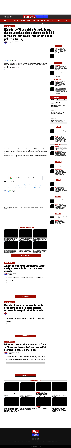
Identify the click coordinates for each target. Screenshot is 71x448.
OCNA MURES (33, 441)
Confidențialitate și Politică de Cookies (43, 23)
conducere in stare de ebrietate (30, 207)
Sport (48, 20)
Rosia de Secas (7, 208)
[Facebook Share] (5, 61)
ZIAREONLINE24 (54, 441)
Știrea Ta (52, 20)
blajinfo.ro (10, 42)
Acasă (11, 20)
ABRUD (15, 441)
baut (20, 207)
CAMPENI (25, 441)
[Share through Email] (15, 61)
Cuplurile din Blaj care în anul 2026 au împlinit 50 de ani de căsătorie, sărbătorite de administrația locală (26, 187)
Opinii (58, 123)
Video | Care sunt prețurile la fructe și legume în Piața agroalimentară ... (58, 109)
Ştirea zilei (53, 99)
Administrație (22, 20)
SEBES (37, 441)
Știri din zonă (58, 20)
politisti (38, 207)
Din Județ (28, 20)
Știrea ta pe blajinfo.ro (29, 23)
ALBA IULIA (21, 441)
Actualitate (16, 20)
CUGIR (29, 441)
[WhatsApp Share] (10, 61)
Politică (38, 20)
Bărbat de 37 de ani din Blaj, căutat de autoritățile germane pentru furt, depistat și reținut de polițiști (26, 184)
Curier (64, 99)
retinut (42, 207)
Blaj (22, 207)
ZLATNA (44, 441)
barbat (16, 207)
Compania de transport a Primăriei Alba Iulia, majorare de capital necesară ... (58, 121)
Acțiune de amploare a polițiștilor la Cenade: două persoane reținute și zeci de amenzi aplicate (24, 185)
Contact (21, 23)
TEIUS (40, 441)
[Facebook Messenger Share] (8, 61)
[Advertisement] (35, 7)
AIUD (18, 441)
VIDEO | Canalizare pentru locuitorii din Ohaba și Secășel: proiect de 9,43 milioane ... (58, 117)
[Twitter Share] (13, 61)
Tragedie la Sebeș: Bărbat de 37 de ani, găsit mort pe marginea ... (58, 106)
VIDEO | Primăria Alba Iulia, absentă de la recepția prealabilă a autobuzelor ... (58, 102)
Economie (33, 20)
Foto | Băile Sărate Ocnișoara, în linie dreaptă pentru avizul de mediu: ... (57, 113)
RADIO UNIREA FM (48, 441)
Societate (43, 20)
